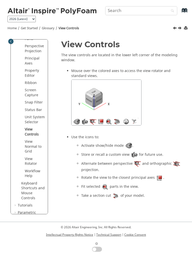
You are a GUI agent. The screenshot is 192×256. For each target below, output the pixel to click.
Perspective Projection (34, 49)
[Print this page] (186, 28)
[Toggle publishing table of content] (11, 41)
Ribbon (31, 83)
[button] (23, 46)
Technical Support (108, 234)
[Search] (171, 11)
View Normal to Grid (33, 146)
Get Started (29, 28)
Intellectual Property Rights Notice (69, 234)
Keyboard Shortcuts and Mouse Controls (33, 191)
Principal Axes (32, 61)
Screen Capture (31, 93)
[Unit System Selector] (175, 29)
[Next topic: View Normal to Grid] (180, 29)
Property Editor (32, 73)
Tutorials (25, 205)
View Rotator (31, 161)
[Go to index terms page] (179, 13)
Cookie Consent (135, 234)
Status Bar (33, 109)
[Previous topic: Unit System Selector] (175, 29)
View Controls (68, 28)
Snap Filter (34, 102)
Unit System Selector (35, 119)
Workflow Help (32, 173)
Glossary (48, 28)
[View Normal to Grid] (180, 29)
